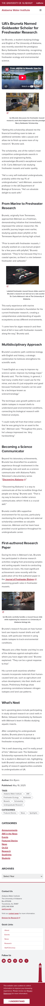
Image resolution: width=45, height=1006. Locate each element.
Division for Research (10, 918)
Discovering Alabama (13, 479)
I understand (17, 1001)
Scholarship (18, 801)
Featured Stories (10, 813)
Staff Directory (9, 947)
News (23, 813)
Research (6, 851)
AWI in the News (9, 833)
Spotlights (33, 813)
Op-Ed (5, 847)
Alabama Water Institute (16, 10)
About (6, 930)
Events (5, 837)
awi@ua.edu (6, 909)
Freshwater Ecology (11, 797)
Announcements (9, 830)
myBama (39, 3)
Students (6, 858)
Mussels (7, 801)
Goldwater (27, 797)
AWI (27, 793)
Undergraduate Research (13, 805)
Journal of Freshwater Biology (19, 579)
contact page (14, 913)
